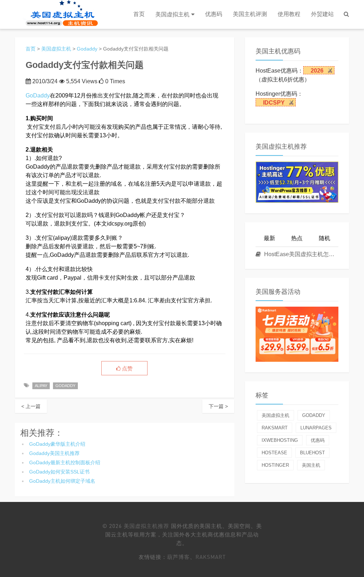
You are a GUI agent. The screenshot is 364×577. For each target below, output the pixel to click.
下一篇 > (218, 406)
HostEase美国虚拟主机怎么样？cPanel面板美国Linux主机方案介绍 (300, 254)
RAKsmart (211, 557)
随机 (324, 238)
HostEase (274, 452)
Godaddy (87, 49)
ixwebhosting (280, 440)
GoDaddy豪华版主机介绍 (57, 444)
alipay (41, 385)
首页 (139, 14)
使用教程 (289, 14)
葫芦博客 (178, 557)
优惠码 (213, 14)
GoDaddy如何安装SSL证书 (59, 472)
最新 (269, 238)
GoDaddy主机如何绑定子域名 (62, 481)
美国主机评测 (250, 14)
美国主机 (311, 465)
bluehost (312, 452)
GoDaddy (38, 95)
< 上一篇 (31, 406)
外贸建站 (322, 14)
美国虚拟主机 (172, 14)
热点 (297, 238)
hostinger (275, 465)
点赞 (127, 368)
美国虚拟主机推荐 (146, 526)
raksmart (275, 427)
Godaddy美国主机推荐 (54, 453)
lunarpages (316, 427)
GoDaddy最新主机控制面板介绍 (64, 462)
